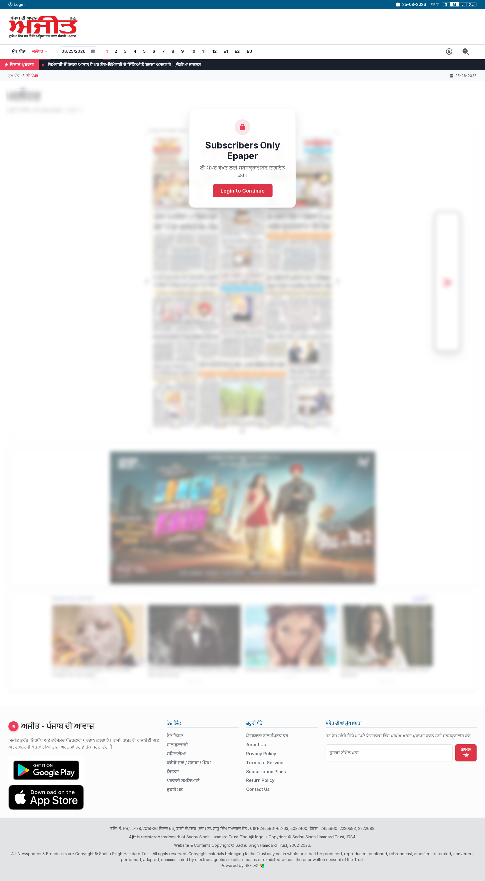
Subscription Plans (266, 771)
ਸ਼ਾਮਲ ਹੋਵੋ (466, 752)
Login (19, 4)
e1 (225, 51)
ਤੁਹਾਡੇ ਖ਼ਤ (175, 789)
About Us (256, 744)
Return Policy (260, 780)
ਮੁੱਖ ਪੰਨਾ (19, 51)
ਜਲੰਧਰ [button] (37, 51)
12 (214, 51)
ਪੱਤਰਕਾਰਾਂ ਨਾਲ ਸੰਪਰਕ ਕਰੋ (267, 735)
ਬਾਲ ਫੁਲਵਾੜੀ (177, 744)
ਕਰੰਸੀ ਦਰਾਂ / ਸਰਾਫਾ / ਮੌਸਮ (189, 762)
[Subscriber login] (449, 52)
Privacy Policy (261, 753)
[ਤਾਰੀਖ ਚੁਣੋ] (93, 51)
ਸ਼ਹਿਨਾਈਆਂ (176, 753)
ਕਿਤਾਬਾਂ (173, 771)
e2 (237, 51)
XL (471, 4)
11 (204, 51)
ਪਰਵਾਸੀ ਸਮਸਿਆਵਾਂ (183, 780)
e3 (249, 51)
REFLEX (252, 865)
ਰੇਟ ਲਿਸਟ (175, 735)
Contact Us (258, 789)
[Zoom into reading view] (465, 52)
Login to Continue (243, 191)
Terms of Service (264, 762)
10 (193, 51)
